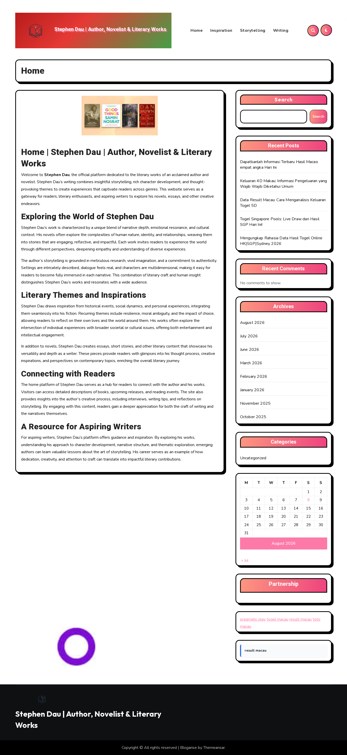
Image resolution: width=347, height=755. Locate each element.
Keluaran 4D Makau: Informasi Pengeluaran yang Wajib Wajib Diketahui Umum (283, 183)
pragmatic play (253, 619)
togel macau (277, 619)
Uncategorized (253, 458)
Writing (281, 30)
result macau (300, 619)
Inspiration (221, 30)
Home (197, 30)
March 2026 (251, 363)
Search (284, 99)
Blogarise (188, 747)
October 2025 (253, 417)
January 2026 (252, 390)
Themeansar (214, 747)
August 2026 (252, 322)
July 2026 (249, 336)
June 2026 (249, 349)
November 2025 (255, 403)
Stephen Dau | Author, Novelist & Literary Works (110, 29)
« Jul (244, 560)
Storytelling (252, 30)
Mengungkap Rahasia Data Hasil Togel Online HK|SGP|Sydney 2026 (281, 240)
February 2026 (253, 376)
